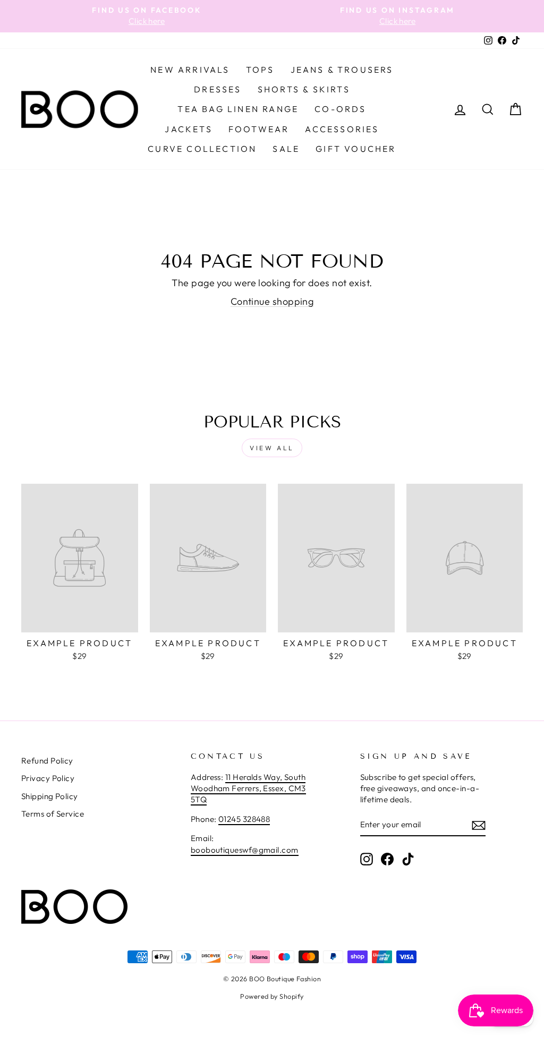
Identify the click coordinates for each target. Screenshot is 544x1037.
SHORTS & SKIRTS (304, 89)
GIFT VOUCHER (356, 148)
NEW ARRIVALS (190, 69)
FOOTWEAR (259, 129)
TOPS (260, 69)
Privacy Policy (47, 778)
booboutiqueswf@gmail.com (245, 850)
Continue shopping (272, 301)
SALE (286, 148)
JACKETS (188, 129)
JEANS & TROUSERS (342, 69)
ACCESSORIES (342, 129)
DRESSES (217, 89)
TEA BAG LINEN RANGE (238, 109)
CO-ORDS (340, 109)
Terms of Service (52, 814)
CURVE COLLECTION (202, 148)
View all (272, 448)
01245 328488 (244, 819)
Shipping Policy (49, 796)
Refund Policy (47, 761)
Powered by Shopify (271, 996)
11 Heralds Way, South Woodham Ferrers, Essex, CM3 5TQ (248, 788)
